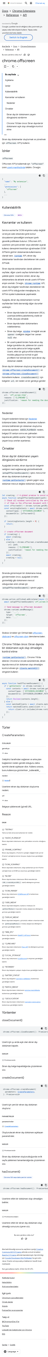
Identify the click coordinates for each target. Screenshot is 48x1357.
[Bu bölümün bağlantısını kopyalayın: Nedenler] (15, 413)
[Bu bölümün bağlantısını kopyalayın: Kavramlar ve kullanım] (34, 222)
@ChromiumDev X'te (10, 1321)
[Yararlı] (25, 55)
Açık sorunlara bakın (10, 1286)
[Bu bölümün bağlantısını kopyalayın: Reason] (13, 814)
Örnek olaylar (7, 1302)
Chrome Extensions (23, 11)
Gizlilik (12, 1345)
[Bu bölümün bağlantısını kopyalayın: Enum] (8, 822)
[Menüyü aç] (4, 3)
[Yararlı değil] (28, 55)
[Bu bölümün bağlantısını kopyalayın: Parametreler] (16, 1116)
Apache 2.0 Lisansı (9, 1255)
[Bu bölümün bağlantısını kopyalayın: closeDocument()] (25, 1020)
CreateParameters (11, 1126)
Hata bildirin (7, 1282)
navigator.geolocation (33, 1002)
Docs (5, 11)
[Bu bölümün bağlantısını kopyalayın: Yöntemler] (18, 1012)
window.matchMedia (32, 990)
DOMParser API (23, 894)
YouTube (5, 1326)
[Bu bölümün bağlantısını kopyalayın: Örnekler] (16, 448)
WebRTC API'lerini (24, 935)
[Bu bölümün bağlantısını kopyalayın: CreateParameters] (27, 735)
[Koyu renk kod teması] (40, 176)
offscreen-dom (21, 636)
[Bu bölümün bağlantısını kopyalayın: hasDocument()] (22, 1171)
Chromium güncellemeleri (12, 1298)
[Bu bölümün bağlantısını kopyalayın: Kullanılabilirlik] (23, 207)
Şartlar (4, 1345)
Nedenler (33, 419)
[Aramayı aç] (26, 3)
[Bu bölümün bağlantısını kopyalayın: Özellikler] (13, 742)
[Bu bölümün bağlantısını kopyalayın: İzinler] (12, 151)
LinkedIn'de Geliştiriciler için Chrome (17, 1330)
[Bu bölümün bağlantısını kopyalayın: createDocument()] (26, 1077)
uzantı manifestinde (16, 167)
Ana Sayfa (6, 46)
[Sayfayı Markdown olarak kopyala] (13, 66)
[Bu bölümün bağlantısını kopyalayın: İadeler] (10, 1053)
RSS (3, 1334)
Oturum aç (40, 3)
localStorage (22, 958)
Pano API (25, 947)
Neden (6, 780)
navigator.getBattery (23, 979)
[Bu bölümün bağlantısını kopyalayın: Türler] (12, 727)
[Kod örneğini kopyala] (44, 176)
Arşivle (5, 1306)
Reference (12, 15)
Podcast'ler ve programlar (12, 1310)
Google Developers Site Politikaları (18, 1258)
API (25, 15)
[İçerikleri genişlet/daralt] (18, 75)
